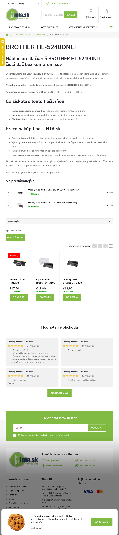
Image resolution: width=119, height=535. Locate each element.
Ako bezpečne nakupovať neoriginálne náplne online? (54, 488)
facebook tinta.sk (54, 465)
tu (69, 435)
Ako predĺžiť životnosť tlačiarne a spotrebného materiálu (56, 494)
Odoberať (97, 427)
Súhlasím (103, 522)
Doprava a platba (16, 490)
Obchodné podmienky (15, 3)
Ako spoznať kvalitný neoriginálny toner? (57, 501)
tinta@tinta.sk (52, 460)
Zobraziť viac (59, 393)
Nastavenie (35, 528)
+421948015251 (87, 465)
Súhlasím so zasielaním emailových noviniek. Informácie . (44, 435)
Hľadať (70, 15)
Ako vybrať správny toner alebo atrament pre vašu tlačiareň (56, 508)
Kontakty (13, 494)
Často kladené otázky (18, 503)
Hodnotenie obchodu (59, 327)
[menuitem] (22, 27)
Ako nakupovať (15, 507)
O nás (11, 499)
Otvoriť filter (15, 237)
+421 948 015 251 (88, 460)
